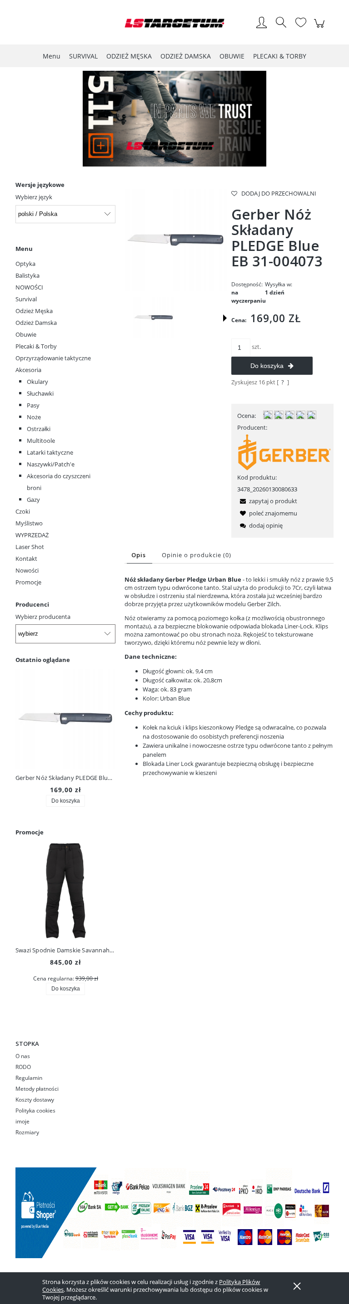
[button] (225, 318)
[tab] (140, 555)
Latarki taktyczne (50, 452)
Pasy (33, 405)
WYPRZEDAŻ (32, 535)
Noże (34, 417)
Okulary (37, 381)
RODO (23, 1067)
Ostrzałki (38, 429)
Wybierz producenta (42, 616)
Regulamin (28, 1078)
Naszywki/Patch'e (51, 464)
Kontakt (26, 558)
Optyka (25, 264)
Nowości (27, 570)
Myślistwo (29, 523)
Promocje (28, 582)
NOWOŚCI (29, 287)
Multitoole (41, 440)
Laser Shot (29, 547)
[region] (174, 118)
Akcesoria (28, 370)
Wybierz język (33, 197)
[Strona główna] (174, 23)
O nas (22, 1056)
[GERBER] (284, 451)
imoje (22, 1121)
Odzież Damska (36, 323)
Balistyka (27, 275)
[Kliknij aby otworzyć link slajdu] (174, 118)
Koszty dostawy (34, 1099)
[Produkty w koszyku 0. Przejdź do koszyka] (320, 28)
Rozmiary (27, 1132)
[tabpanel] (229, 676)
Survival (26, 299)
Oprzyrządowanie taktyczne (53, 358)
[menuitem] (51, 56)
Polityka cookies (35, 1110)
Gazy (33, 499)
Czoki (22, 511)
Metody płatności (37, 1089)
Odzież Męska (34, 311)
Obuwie (25, 334)
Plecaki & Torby (36, 346)
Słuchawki (40, 393)
